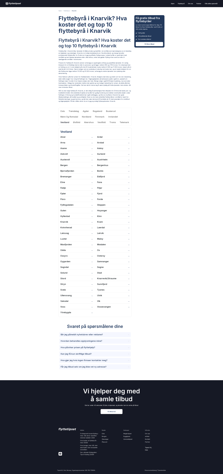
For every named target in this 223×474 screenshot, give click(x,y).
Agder (86, 111)
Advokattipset (127, 439)
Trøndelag (74, 111)
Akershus (89, 122)
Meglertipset (127, 433)
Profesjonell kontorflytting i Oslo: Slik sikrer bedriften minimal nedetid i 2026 (89, 436)
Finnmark (99, 116)
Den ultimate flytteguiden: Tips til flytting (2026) (88, 453)
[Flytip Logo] (13, 3)
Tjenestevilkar (162, 470)
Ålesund (104, 442)
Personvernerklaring (151, 470)
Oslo (62, 111)
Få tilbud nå (112, 411)
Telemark (124, 122)
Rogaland (97, 111)
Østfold (76, 122)
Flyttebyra (67, 10)
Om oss (147, 433)
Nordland (86, 116)
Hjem (60, 10)
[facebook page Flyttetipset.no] (60, 454)
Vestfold (101, 122)
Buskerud (111, 111)
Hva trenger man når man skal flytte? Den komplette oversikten (88, 447)
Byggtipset (126, 436)
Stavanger (105, 439)
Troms (112, 122)
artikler (147, 436)
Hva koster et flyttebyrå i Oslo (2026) (88, 442)
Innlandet (113, 116)
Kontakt (147, 439)
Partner (147, 442)
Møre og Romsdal (69, 116)
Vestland (64, 122)
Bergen (104, 436)
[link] (60, 11)
